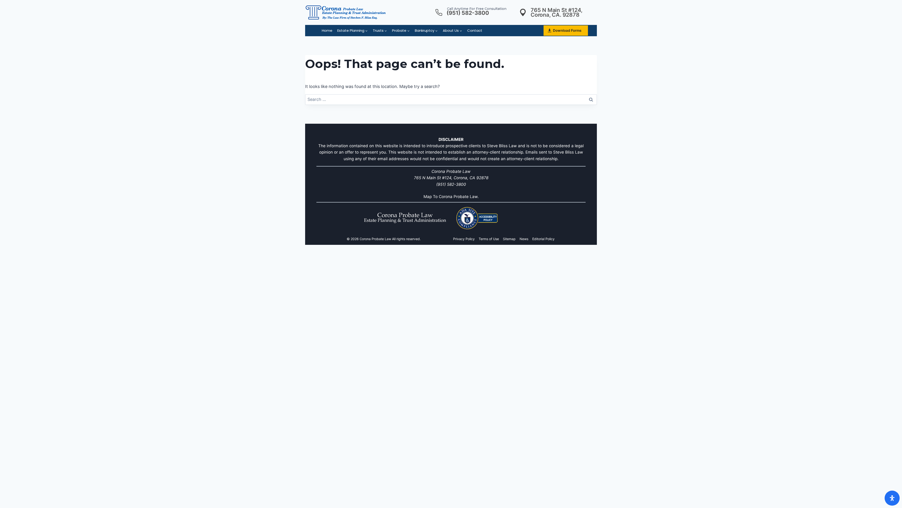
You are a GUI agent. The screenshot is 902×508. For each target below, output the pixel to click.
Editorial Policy (543, 239)
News (524, 239)
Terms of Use (489, 239)
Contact (474, 30)
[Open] (892, 498)
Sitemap (509, 239)
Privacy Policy (464, 239)
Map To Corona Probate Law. (451, 196)
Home (327, 30)
